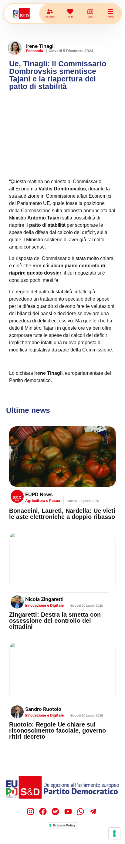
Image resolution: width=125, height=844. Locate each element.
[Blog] (90, 11)
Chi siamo (50, 16)
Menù (110, 16)
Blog (90, 16)
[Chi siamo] (50, 11)
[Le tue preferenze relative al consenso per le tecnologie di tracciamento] (114, 833)
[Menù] (110, 11)
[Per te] (70, 11)
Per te (69, 16)
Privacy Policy (64, 825)
